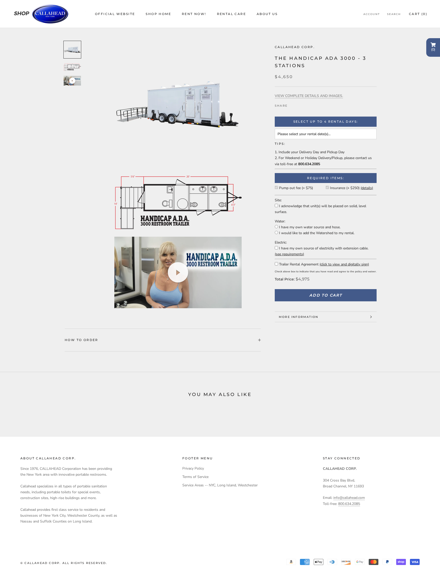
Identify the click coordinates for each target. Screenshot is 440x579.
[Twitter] (298, 104)
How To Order (81, 340)
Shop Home (158, 14)
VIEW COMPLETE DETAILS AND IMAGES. (309, 95)
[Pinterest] (305, 104)
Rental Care (231, 14)
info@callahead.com (349, 497)
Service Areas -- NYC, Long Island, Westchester (220, 485)
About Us (267, 14)
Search (394, 14)
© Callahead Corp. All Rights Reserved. (63, 563)
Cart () (418, 14)
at (307, 164)
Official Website (115, 14)
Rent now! (194, 14)
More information (298, 317)
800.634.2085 (349, 503)
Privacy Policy (193, 468)
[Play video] (72, 80)
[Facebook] (292, 104)
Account (371, 14)
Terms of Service (195, 476)
